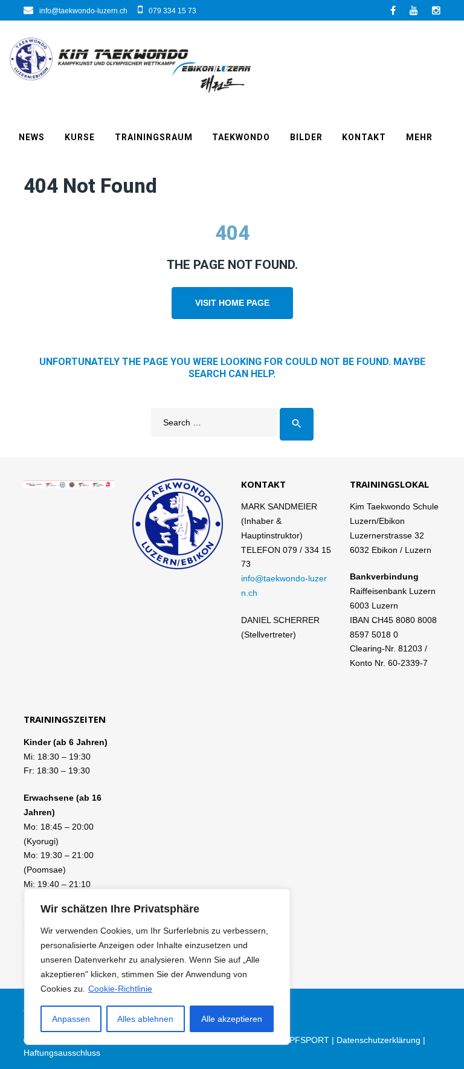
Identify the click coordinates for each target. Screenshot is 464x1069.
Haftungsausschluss (62, 1053)
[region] (157, 967)
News (32, 137)
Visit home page (232, 303)
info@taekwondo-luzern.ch (83, 11)
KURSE (80, 137)
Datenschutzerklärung (378, 1040)
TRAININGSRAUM (154, 137)
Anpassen (71, 1019)
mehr (419, 137)
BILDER (306, 137)
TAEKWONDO (241, 137)
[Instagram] (436, 10)
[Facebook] (393, 10)
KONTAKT (364, 137)
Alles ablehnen (145, 1019)
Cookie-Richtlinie (120, 988)
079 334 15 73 (172, 11)
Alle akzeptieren (231, 1019)
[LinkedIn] (414, 10)
